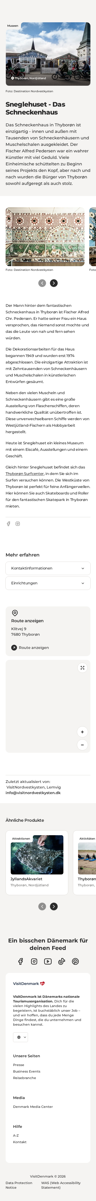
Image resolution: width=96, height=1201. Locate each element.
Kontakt (20, 1142)
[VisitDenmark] (29, 983)
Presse (18, 1065)
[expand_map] (82, 668)
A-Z (16, 1135)
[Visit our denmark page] (20, 961)
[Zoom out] (82, 744)
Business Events (26, 1071)
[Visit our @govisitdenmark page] (62, 961)
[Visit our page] (34, 961)
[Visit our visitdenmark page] (48, 961)
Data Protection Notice (19, 1185)
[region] (48, 706)
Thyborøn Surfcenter (25, 473)
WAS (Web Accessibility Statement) (61, 1185)
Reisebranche (24, 1078)
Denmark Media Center (33, 1107)
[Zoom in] (82, 731)
